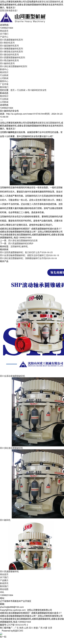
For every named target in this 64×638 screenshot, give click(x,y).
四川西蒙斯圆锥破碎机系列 (12, 57)
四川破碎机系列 (7, 63)
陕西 (21, 627)
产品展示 (4, 580)
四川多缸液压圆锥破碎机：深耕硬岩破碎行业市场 (28, 258)
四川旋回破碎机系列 (9, 45)
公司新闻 (4, 78)
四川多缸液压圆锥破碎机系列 (13, 66)
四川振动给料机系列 (9, 54)
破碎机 (24, 246)
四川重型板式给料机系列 (11, 51)
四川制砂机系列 (7, 42)
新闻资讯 (4, 583)
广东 (17, 627)
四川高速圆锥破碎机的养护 (20, 243)
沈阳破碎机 (15, 246)
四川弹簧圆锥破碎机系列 (11, 48)
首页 (12, 89)
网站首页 (4, 574)
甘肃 (50, 627)
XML (2, 592)
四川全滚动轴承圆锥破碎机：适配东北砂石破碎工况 (29, 255)
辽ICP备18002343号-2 (17, 624)
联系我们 (4, 586)
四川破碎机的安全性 (37, 89)
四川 (31, 627)
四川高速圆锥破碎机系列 (11, 39)
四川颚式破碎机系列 (9, 60)
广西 (40, 627)
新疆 (36, 627)
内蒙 (45, 627)
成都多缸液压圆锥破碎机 (49, 1)
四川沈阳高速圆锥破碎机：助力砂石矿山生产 (26, 252)
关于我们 (4, 577)
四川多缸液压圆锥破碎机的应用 (23, 240)
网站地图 (4, 589)
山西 (26, 627)
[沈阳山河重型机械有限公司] (23, 17)
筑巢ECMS (18, 630)
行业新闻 (4, 75)
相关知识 (4, 72)
